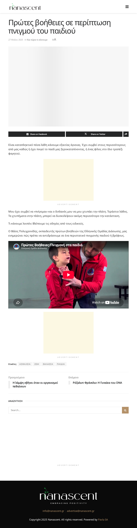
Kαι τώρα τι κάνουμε (37, 39)
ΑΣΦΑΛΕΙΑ (25, 364)
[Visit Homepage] (25, 6)
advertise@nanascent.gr (80, 510)
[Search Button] (125, 410)
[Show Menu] (127, 6)
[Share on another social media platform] (126, 134)
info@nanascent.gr (53, 510)
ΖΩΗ (36, 364)
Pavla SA (103, 519)
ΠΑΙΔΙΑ (61, 364)
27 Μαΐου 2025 (15, 39)
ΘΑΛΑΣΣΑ (48, 364)
